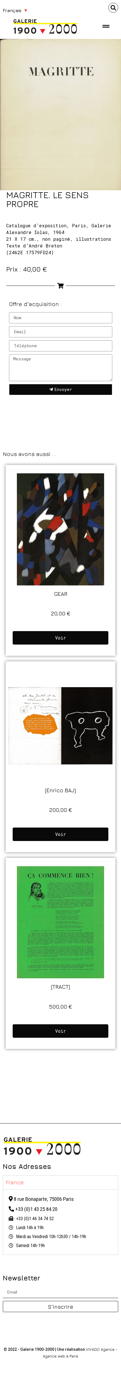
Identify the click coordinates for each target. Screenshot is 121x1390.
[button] (113, 8)
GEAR (60, 593)
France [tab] (15, 1182)
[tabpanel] (60, 1222)
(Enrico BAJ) (60, 790)
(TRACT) (60, 986)
